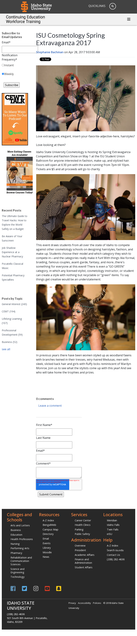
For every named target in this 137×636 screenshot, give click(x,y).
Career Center (83, 520)
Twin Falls (112, 529)
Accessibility (84, 603)
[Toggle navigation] (129, 19)
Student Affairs (83, 567)
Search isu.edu (115, 550)
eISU (109, 534)
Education (16, 534)
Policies (97, 603)
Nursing (15, 543)
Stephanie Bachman (50, 52)
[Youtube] (47, 588)
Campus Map (50, 529)
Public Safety (82, 534)
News (46, 556)
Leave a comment (50, 406)
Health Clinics (82, 525)
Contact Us (113, 555)
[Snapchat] (58, 588)
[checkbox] (15, 70)
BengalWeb (49, 525)
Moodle (47, 552)
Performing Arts (20, 548)
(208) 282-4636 (116, 559)
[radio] (15, 66)
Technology (17, 576)
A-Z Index (48, 520)
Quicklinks (96, 6)
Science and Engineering (17, 570)
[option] (72, 379)
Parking (79, 529)
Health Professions (22, 539)
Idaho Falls (113, 525)
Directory (48, 534)
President (80, 550)
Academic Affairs (84, 555)
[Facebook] (13, 588)
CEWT (8, 311)
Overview (80, 545)
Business (9, 342)
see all (6, 349)
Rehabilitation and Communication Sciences (21, 561)
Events (46, 543)
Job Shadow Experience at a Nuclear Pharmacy (12, 252)
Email (46, 538)
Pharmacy (16, 553)
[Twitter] (24, 588)
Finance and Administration (83, 561)
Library (47, 547)
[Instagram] (35, 588)
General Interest (14, 304)
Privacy (72, 603)
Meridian (112, 520)
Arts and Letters (20, 525)
